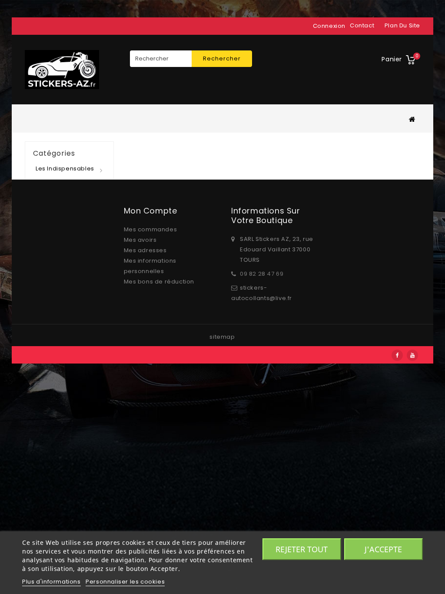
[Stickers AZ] (62, 69)
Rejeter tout (302, 549)
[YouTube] (412, 355)
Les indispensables (65, 168)
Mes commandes (150, 229)
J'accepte (383, 549)
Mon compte (150, 210)
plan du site (402, 25)
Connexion (329, 26)
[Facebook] (397, 355)
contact (362, 25)
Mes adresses (145, 250)
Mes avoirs (140, 240)
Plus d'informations (51, 581)
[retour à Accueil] (412, 119)
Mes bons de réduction (159, 281)
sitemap (222, 337)
